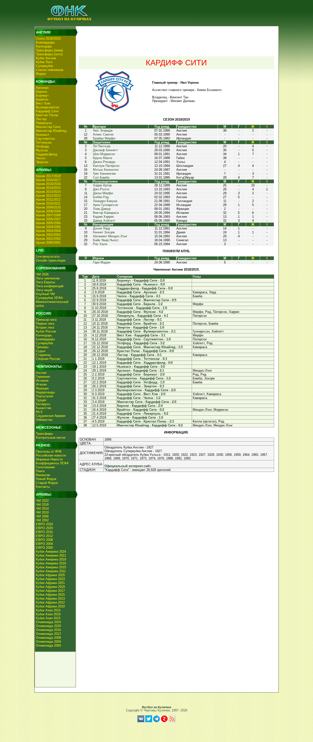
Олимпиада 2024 (48, 622)
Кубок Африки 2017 (50, 591)
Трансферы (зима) (49, 50)
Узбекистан (44, 420)
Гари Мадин (101, 262)
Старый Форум (47, 483)
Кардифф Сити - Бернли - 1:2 (140, 304)
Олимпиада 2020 (48, 626)
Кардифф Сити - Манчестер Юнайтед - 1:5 (150, 347)
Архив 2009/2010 (48, 207)
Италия (41, 384)
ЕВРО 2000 (44, 547)
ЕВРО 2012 (44, 536)
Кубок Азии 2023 (48, 610)
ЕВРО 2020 (44, 528)
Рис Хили (100, 244)
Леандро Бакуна (105, 201)
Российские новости (51, 455)
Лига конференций (49, 286)
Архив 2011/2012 (48, 199)
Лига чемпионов (48, 278)
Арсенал (42, 88)
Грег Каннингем (104, 173)
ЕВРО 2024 (44, 524)
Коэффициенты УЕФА (52, 463)
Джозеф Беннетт (105, 150)
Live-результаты (48, 256)
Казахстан (43, 408)
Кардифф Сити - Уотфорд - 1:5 (141, 382)
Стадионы (43, 355)
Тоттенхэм (43, 142)
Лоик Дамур (102, 209)
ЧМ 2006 (42, 516)
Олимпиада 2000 (48, 645)
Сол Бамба (101, 177)
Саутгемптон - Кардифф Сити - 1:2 (144, 378)
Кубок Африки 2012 (50, 602)
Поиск (40, 471)
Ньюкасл (42, 135)
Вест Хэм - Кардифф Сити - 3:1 (141, 335)
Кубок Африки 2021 (50, 583)
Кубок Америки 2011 (51, 571)
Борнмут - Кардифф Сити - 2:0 (141, 280)
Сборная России (48, 359)
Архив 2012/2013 (48, 195)
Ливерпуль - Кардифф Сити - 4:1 (142, 316)
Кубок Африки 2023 (50, 579)
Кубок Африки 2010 (50, 606)
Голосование (45, 467)
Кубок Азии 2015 (48, 618)
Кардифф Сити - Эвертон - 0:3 (140, 386)
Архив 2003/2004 (48, 231)
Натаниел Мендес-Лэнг (110, 236)
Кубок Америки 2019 (51, 559)
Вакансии (43, 475)
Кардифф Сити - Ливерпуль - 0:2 (142, 413)
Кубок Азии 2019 (48, 614)
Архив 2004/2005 (48, 227)
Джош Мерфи (103, 193)
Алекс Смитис (103, 134)
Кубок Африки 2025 (50, 575)
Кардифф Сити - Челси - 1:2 (138, 398)
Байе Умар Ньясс (106, 240)
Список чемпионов (49, 70)
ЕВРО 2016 (44, 532)
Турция (41, 400)
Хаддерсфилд (46, 154)
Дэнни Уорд (101, 228)
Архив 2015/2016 (48, 184)
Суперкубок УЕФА (49, 298)
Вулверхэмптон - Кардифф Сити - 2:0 (146, 390)
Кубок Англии (46, 58)
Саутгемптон (45, 138)
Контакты (43, 487)
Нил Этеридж (103, 130)
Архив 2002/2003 (48, 235)
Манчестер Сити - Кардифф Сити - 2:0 (146, 402)
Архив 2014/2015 (48, 188)
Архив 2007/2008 (48, 215)
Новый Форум (46, 479)
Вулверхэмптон (47, 107)
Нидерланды (45, 392)
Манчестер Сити (48, 127)
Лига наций (44, 290)
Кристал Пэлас (47, 115)
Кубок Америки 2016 (51, 563)
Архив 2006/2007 (48, 219)
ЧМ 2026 (42, 274)
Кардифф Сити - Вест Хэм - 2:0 (141, 394)
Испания (42, 380)
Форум (41, 74)
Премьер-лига (46, 319)
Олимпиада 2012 (48, 634)
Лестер (41, 119)
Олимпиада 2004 (48, 641)
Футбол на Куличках (156, 707)
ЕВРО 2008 (44, 540)
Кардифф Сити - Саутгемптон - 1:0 (144, 339)
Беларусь (43, 404)
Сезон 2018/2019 (48, 38)
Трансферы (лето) (49, 54)
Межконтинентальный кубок (52, 304)
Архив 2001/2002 (48, 238)
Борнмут (42, 95)
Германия (43, 376)
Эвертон (42, 162)
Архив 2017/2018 (48, 176)
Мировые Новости (49, 459)
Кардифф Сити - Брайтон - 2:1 (140, 323)
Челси (40, 158)
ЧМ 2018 (42, 504)
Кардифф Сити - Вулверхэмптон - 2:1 (146, 331)
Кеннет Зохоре (104, 232)
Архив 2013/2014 (48, 192)
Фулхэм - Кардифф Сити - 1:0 (140, 417)
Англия (41, 373)
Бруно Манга (102, 158)
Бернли (41, 91)
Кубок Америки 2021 (51, 555)
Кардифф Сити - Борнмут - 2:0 (141, 374)
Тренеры (42, 347)
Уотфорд (42, 146)
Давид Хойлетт (104, 220)
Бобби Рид (101, 197)
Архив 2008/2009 (48, 211)
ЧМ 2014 (42, 508)
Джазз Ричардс (104, 162)
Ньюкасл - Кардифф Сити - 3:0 (141, 366)
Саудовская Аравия (50, 416)
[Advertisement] (176, 38)
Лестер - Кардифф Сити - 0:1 (139, 355)
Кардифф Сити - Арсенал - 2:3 (140, 292)
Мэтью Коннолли (105, 169)
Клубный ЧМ (45, 294)
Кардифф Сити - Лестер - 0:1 (139, 319)
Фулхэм (42, 150)
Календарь (44, 46)
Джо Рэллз (101, 189)
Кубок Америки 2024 (51, 551)
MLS (39, 412)
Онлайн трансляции (50, 260)
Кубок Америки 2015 (51, 567)
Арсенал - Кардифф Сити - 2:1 (140, 370)
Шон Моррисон (104, 154)
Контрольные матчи (50, 437)
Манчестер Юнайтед (51, 131)
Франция (42, 388)
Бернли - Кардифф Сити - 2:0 (140, 406)
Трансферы (44, 433)
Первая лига (45, 323)
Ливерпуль (44, 123)
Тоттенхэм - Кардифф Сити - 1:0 (142, 308)
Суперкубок (44, 66)
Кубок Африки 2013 (50, 598)
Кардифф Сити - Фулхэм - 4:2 (140, 312)
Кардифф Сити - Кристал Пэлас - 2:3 (145, 421)
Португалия (44, 396)
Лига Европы (45, 282)
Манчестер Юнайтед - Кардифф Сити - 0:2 (150, 425)
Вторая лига (45, 327)
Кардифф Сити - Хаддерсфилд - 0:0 (145, 363)
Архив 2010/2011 (48, 203)
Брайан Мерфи (104, 138)
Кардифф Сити (47, 111)
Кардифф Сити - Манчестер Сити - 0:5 (146, 300)
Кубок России (46, 331)
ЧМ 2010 (42, 512)
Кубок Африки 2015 (50, 594)
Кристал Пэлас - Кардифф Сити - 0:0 (145, 351)
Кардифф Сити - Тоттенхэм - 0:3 (142, 359)
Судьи (40, 351)
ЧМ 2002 (42, 520)
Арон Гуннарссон (105, 205)
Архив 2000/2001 (48, 242)
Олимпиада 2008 (48, 637)
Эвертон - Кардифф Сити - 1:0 (140, 327)
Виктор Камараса (106, 213)
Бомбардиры (45, 42)
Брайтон (42, 99)
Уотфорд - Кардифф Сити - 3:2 (141, 343)
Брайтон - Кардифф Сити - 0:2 (140, 409)
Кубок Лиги (44, 62)
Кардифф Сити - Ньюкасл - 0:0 (141, 284)
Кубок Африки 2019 (50, 587)
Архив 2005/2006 (48, 223)
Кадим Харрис (103, 216)
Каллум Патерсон (106, 166)
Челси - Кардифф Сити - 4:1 (138, 296)
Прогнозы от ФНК (49, 451)
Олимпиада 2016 (48, 630)
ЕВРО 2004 (44, 544)
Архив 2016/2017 (48, 180)
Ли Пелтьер (101, 146)
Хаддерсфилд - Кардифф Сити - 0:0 (145, 288)
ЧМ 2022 (42, 500)
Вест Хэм (43, 103)
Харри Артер (102, 185)
